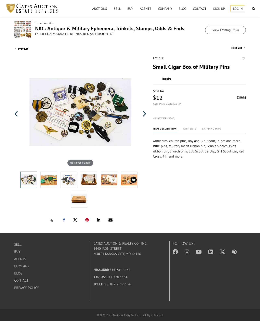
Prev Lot (22, 49)
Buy (130, 8)
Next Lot (237, 48)
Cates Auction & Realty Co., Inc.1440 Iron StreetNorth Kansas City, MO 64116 (120, 248)
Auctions (99, 8)
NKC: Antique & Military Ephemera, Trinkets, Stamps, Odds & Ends (109, 28)
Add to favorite (243, 58)
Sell (117, 8)
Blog (182, 8)
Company (165, 8)
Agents (145, 8)
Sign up (219, 8)
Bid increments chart (163, 117)
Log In (238, 8)
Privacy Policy (26, 287)
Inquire (166, 79)
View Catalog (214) (225, 30)
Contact (199, 8)
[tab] (165, 130)
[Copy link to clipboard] (51, 220)
